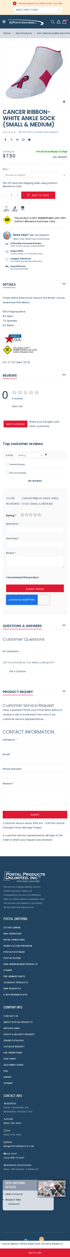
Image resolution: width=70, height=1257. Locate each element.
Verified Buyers (17, 464)
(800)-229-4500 (22, 238)
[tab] (35, 284)
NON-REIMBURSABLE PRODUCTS (21, 964)
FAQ (6, 1071)
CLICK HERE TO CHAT (14, 1157)
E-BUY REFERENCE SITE (15, 994)
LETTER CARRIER (12, 927)
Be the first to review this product (38, 132)
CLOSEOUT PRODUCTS (16, 982)
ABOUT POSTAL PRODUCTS (18, 1022)
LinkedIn (17, 139)
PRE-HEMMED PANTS (14, 976)
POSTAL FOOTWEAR (14, 952)
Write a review (15, 424)
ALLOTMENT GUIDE (13, 1064)
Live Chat (37, 238)
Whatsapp (23, 139)
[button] (64, 102)
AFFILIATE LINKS (12, 1028)
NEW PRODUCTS (12, 988)
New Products (24, 33)
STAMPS (8, 970)
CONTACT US (11, 1016)
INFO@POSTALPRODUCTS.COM (19, 1146)
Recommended (18, 472)
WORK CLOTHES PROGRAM (18, 945)
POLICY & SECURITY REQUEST (19, 1034)
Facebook (5, 139)
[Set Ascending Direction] (46, 454)
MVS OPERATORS (13, 933)
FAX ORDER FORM (13, 1052)
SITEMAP (8, 1083)
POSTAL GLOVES (12, 958)
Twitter (11, 139)
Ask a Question (17, 671)
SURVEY (8, 1077)
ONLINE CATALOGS (14, 1040)
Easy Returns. (18, 266)
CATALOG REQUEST (14, 1046)
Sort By (9, 455)
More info (17, 406)
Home (7, 33)
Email (29, 139)
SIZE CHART (10, 1058)
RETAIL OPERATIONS (14, 939)
